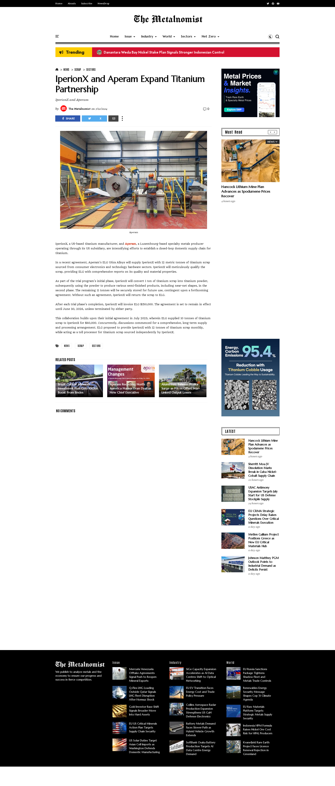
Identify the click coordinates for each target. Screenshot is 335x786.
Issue (128, 36)
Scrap (77, 69)
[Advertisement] (133, 535)
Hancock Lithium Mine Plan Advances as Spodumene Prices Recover (245, 191)
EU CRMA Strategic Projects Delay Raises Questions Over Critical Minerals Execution (263, 516)
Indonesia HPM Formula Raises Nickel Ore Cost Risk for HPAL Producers (257, 729)
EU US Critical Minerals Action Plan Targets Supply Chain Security (143, 727)
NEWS (66, 69)
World (167, 36)
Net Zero (209, 36)
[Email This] (113, 118)
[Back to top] (325, 776)
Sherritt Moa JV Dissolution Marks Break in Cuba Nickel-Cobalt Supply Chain (262, 469)
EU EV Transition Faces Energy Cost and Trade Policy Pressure (200, 691)
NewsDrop (103, 3)
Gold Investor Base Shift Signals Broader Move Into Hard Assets (144, 710)
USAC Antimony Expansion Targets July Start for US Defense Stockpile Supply (263, 493)
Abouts (72, 3)
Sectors (186, 36)
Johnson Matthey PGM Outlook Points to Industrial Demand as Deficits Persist (263, 563)
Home (58, 3)
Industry (147, 36)
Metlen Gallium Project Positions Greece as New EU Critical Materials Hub (263, 540)
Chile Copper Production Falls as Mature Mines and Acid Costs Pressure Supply (163, 52)
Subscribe (86, 3)
